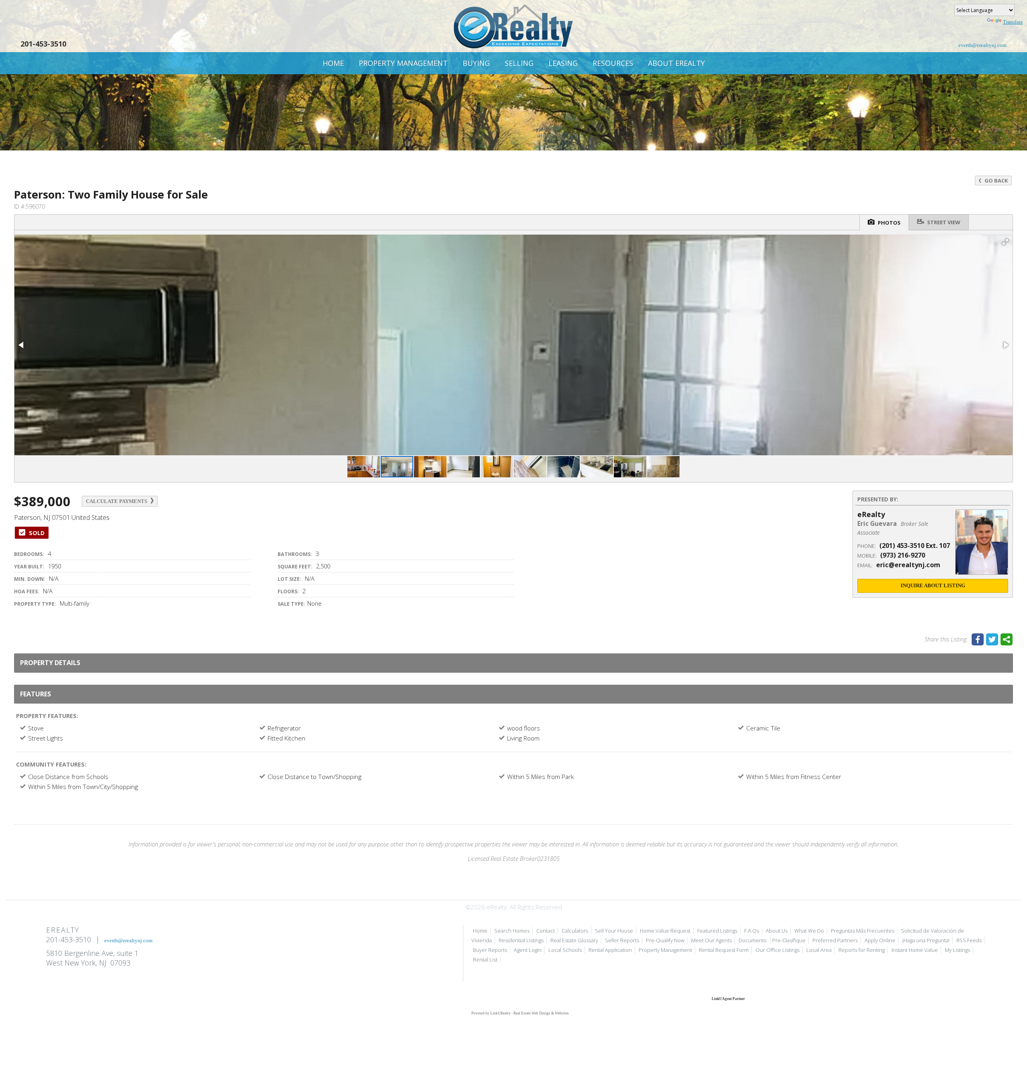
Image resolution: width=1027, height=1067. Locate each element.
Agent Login (528, 949)
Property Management (403, 63)
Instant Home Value (914, 949)
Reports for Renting (861, 949)
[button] (1005, 241)
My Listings (957, 949)
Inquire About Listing (933, 585)
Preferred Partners (835, 940)
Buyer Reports (490, 949)
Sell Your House (614, 930)
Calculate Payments (117, 501)
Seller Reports (622, 940)
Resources (613, 63)
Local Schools (565, 949)
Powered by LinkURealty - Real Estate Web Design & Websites (520, 1013)
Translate (1013, 22)
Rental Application (610, 949)
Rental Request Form (724, 949)
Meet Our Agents (711, 940)
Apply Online (880, 940)
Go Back (995, 180)
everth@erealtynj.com (982, 45)
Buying (476, 63)
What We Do (809, 930)
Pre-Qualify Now (665, 940)
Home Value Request (665, 930)
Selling (519, 63)
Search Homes (512, 930)
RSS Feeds (969, 940)
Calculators (575, 930)
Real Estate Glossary (574, 940)
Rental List (485, 959)
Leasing (563, 63)
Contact (545, 930)
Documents (753, 940)
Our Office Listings (777, 949)
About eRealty (676, 63)
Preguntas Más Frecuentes (862, 930)
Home (333, 63)
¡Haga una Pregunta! (926, 940)
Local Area (819, 949)
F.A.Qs (751, 930)
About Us (777, 930)
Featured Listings (717, 930)
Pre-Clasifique (789, 940)
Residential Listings (521, 940)
